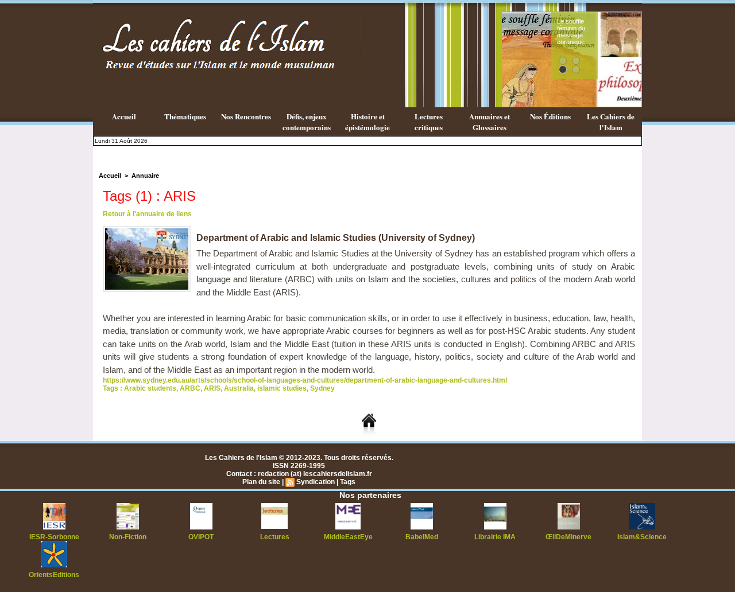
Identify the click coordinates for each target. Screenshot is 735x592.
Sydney (322, 388)
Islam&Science (642, 537)
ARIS (212, 388)
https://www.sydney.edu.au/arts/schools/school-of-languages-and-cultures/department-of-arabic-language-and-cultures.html (305, 380)
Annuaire (145, 175)
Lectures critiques (429, 122)
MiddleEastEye (348, 537)
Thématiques (185, 116)
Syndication (315, 482)
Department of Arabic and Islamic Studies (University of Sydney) (335, 238)
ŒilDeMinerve (568, 537)
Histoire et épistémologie (367, 122)
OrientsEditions (54, 575)
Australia (239, 388)
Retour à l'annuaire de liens (147, 214)
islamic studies (282, 388)
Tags (347, 482)
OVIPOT (201, 537)
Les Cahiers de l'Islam (611, 122)
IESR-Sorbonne (54, 537)
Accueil (124, 116)
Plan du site (261, 482)
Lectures (274, 537)
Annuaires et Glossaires (489, 122)
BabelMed (421, 537)
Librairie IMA (495, 537)
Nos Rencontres (246, 116)
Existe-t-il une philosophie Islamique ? (623, 31)
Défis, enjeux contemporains (307, 122)
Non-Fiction (127, 537)
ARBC (190, 388)
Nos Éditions (550, 116)
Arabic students (150, 388)
